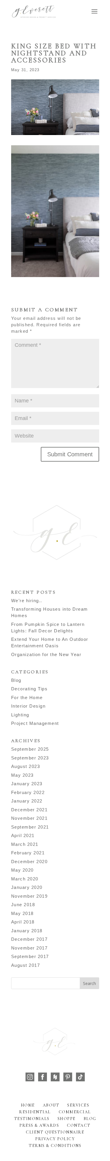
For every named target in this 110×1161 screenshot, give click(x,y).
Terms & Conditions (55, 1145)
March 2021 (24, 844)
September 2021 (30, 826)
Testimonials (32, 1118)
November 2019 (29, 896)
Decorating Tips (29, 688)
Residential (35, 1111)
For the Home (27, 697)
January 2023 (27, 783)
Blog (16, 680)
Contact (79, 1125)
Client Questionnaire (55, 1132)
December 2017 (29, 939)
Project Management (35, 723)
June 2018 (23, 904)
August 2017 (25, 965)
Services (78, 1105)
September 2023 (30, 757)
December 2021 (29, 809)
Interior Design (28, 706)
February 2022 (28, 792)
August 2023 (25, 766)
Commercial (75, 1111)
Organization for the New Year (46, 654)
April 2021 (23, 835)
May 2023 (22, 775)
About (51, 1105)
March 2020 (24, 878)
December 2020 (29, 861)
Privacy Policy (55, 1138)
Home (28, 1105)
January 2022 (27, 800)
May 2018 (22, 913)
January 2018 (27, 930)
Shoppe (66, 1118)
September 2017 (30, 956)
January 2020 (27, 887)
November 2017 (29, 947)
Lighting (20, 714)
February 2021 (28, 852)
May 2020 (22, 870)
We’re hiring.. (26, 600)
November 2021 (29, 818)
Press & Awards (39, 1125)
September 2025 (30, 749)
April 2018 (23, 921)
